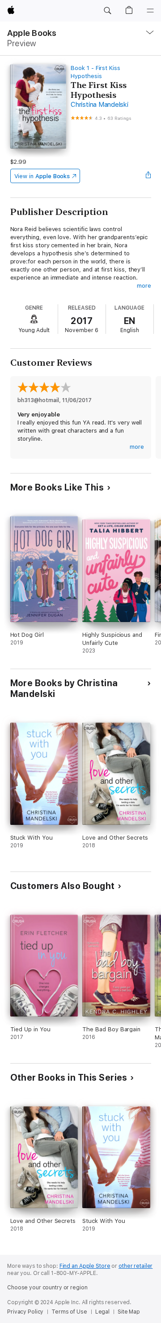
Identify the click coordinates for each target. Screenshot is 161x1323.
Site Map (129, 1312)
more (144, 285)
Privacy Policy (25, 1312)
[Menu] (150, 11)
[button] (107, 11)
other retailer (136, 1266)
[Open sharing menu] (148, 176)
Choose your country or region (47, 1287)
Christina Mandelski (99, 105)
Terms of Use (69, 1312)
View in (42, 176)
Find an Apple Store (84, 1266)
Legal (102, 1312)
